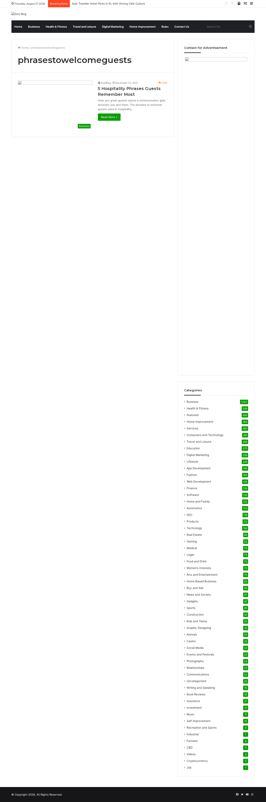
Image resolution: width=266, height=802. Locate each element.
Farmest (192, 741)
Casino (191, 641)
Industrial (193, 734)
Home (18, 26)
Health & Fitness (56, 26)
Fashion (192, 475)
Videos (191, 754)
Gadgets (192, 601)
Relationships (195, 667)
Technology (194, 528)
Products (193, 521)
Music (191, 714)
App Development (199, 468)
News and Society (199, 594)
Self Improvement (199, 721)
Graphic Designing (199, 628)
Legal (190, 554)
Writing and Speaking (201, 687)
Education (193, 448)
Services (192, 428)
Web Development (199, 481)
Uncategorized (196, 681)
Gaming (192, 541)
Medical (192, 548)
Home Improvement (142, 26)
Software (193, 494)
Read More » (109, 117)
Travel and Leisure (84, 26)
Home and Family (198, 501)
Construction (195, 614)
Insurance (193, 701)
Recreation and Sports (202, 727)
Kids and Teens (197, 621)
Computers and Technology (205, 435)
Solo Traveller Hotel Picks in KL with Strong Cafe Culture (108, 3)
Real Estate (194, 534)
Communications (198, 674)
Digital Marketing (113, 26)
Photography (195, 661)
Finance (192, 488)
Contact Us (181, 26)
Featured (192, 415)
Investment (194, 707)
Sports (191, 608)
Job (189, 767)
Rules (165, 26)
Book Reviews (196, 694)
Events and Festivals (200, 654)
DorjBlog (106, 82)
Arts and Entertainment (202, 574)
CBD (190, 747)
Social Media (195, 647)
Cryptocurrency (197, 761)
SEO (189, 514)
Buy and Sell (195, 588)
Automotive (194, 508)
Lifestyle (192, 461)
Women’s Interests (199, 568)
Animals (192, 634)
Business (34, 26)
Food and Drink (197, 561)
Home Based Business (201, 581)
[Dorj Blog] (18, 14)
